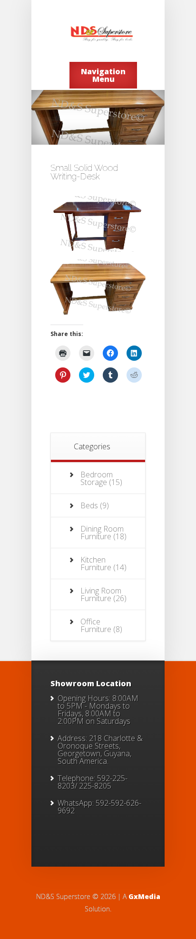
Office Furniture (95, 625)
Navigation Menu (103, 75)
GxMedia (144, 896)
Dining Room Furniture (102, 533)
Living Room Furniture (100, 594)
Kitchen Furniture (95, 563)
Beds (89, 505)
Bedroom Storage (96, 478)
